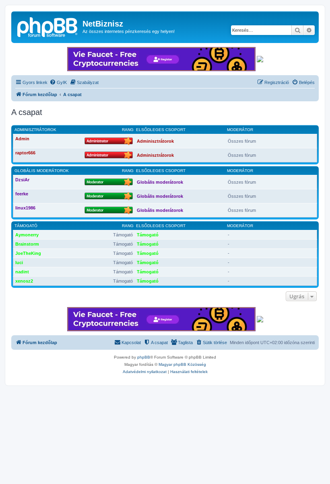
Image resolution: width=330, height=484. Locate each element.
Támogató (25, 226)
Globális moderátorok (41, 170)
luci (19, 262)
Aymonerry (27, 234)
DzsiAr (22, 179)
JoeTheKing (28, 253)
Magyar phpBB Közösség (182, 364)
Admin (22, 138)
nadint (22, 271)
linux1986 (25, 207)
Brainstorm (27, 244)
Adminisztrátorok (35, 129)
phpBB (143, 357)
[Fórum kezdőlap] (47, 26)
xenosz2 (24, 281)
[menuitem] (58, 82)
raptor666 (25, 152)
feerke (21, 193)
